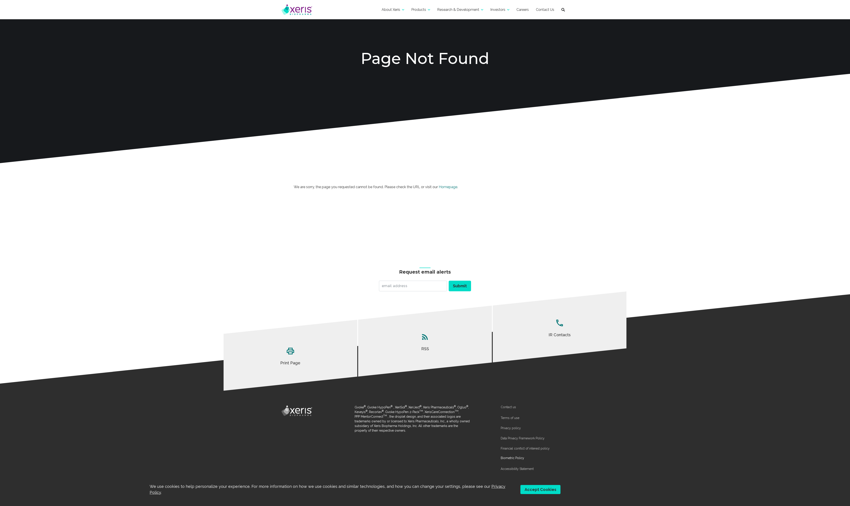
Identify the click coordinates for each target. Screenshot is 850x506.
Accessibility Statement (517, 469)
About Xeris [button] (391, 10)
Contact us (508, 407)
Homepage (448, 187)
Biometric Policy (512, 458)
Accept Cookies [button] (540, 489)
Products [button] (418, 10)
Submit (460, 286)
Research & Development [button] (458, 10)
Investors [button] (497, 10)
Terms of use (510, 418)
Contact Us (545, 10)
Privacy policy (511, 428)
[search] (563, 9)
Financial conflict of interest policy (525, 448)
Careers (522, 10)
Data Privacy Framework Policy (523, 438)
